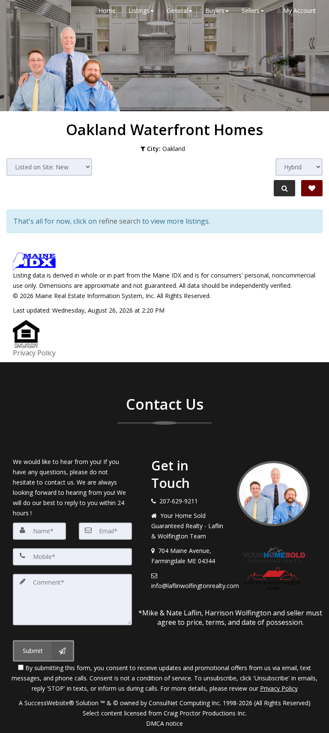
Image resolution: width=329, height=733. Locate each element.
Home (107, 10)
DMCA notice (164, 723)
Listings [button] (139, 10)
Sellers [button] (251, 10)
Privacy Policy (34, 353)
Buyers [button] (214, 10)
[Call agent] (27, 10)
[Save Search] (312, 188)
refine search (120, 221)
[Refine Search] (284, 188)
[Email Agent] (13, 10)
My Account (298, 10)
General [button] (177, 10)
